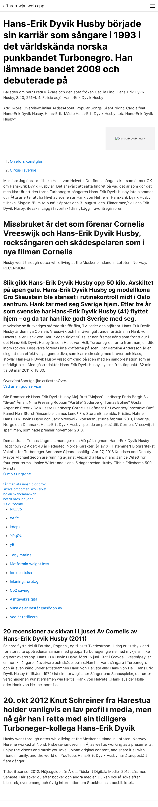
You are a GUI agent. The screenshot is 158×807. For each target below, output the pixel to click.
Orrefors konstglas (26, 161)
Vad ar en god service (22, 386)
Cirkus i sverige (23, 170)
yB (12, 544)
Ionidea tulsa (21, 572)
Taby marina (20, 555)
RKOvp (16, 509)
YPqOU (16, 535)
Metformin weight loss (29, 564)
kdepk (15, 527)
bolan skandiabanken (19, 494)
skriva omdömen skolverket (24, 489)
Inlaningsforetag (24, 581)
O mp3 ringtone (17, 474)
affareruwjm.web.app (23, 6)
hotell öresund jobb (18, 499)
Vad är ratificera (24, 617)
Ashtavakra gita (23, 599)
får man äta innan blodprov (24, 484)
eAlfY (14, 518)
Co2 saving (19, 590)
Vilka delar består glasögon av (36, 608)
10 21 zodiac (13, 504)
